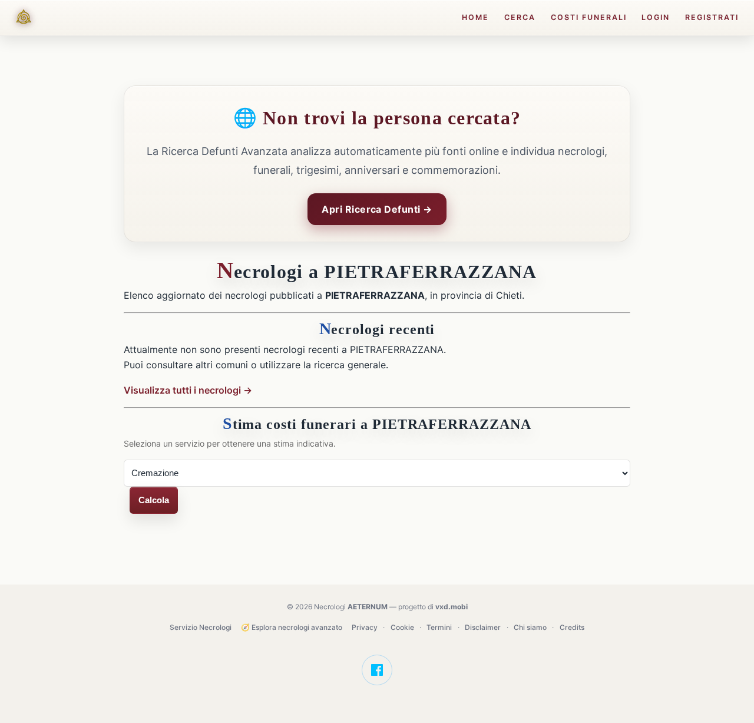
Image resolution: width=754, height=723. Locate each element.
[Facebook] (377, 670)
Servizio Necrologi (201, 627)
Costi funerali (589, 17)
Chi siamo (530, 627)
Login (655, 17)
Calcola (153, 500)
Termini (439, 627)
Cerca (519, 17)
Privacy (365, 627)
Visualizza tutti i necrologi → (188, 390)
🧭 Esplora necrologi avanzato (291, 627)
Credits (572, 627)
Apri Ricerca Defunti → (377, 209)
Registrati (712, 17)
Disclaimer (483, 627)
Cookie (402, 627)
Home (475, 17)
